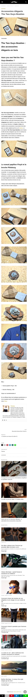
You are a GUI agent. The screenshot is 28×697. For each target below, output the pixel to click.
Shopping (3, 8)
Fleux (5, 401)
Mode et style (8, 595)
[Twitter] (6, 420)
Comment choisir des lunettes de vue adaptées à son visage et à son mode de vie (13, 600)
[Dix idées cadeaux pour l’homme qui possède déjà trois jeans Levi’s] (14, 534)
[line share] (15, 445)
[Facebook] (2, 420)
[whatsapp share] (12, 445)
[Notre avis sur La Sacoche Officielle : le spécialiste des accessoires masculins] (14, 510)
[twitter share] (2, 445)
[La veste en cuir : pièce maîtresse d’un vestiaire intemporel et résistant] (14, 641)
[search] (26, 2)
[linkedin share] (10, 445)
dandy (21, 128)
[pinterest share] (7, 445)
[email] (7, 695)
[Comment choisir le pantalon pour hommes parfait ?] (14, 615)
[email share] (5, 445)
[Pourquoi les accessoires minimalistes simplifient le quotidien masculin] (14, 468)
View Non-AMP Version (17, 691)
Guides (2, 595)
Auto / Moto (4, 676)
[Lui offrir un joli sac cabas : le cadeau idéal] (14, 490)
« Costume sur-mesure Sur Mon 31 (9, 436)
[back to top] (25, 691)
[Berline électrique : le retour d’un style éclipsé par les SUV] (14, 668)
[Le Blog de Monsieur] (13, 2)
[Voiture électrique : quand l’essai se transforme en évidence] (14, 561)
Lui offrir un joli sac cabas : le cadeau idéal (12, 499)
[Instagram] (4, 420)
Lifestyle (3, 542)
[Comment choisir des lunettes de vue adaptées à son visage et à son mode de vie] (14, 587)
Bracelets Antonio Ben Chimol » (19, 431)
